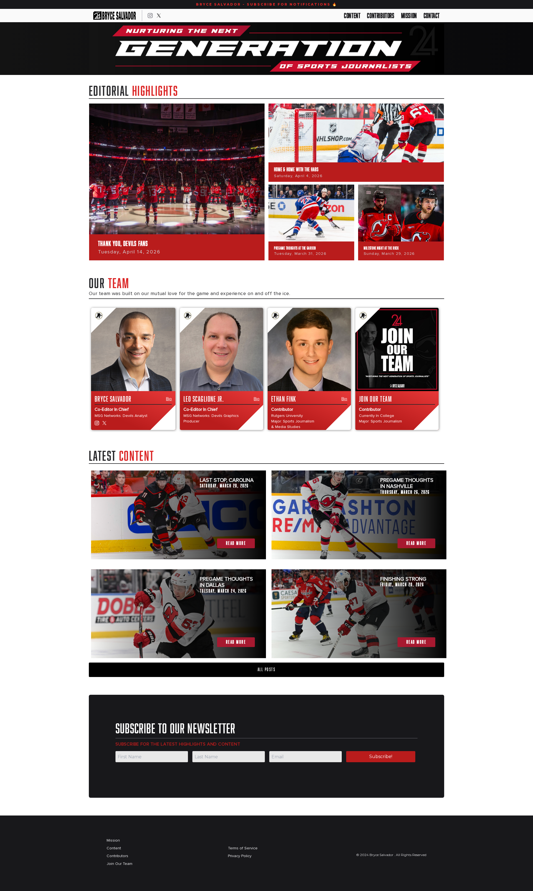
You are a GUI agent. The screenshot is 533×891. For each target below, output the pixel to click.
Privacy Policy (240, 856)
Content (352, 15)
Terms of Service (243, 848)
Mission (409, 15)
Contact (432, 15)
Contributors (380, 15)
